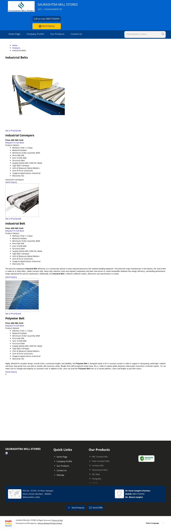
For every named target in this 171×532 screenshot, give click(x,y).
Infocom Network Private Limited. (50, 523)
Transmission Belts (100, 470)
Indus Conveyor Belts (101, 461)
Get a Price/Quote (13, 130)
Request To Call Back (14, 142)
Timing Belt (96, 478)
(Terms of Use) (57, 520)
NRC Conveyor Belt (100, 456)
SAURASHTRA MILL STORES (58, 6)
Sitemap (60, 475)
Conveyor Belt (98, 465)
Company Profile (35, 34)
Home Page (14, 34)
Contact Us (76, 34)
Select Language (152, 523)
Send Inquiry (48, 26)
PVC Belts (96, 474)
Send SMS (98, 507)
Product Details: (12, 145)
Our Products (57, 34)
